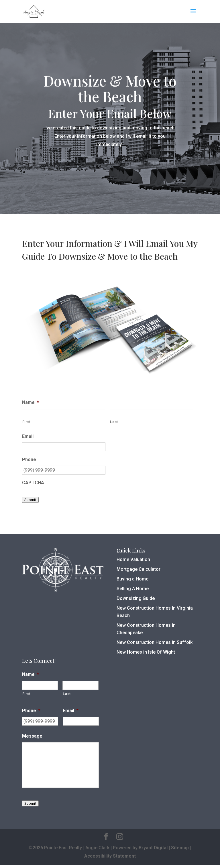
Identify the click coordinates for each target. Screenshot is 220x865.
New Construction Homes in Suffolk (154, 642)
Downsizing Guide (136, 598)
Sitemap (180, 847)
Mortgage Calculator (138, 569)
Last (114, 422)
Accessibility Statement (110, 856)
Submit (30, 500)
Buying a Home (132, 579)
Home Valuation (133, 559)
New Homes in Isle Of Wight (146, 652)
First (26, 422)
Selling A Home (133, 588)
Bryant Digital (153, 847)
